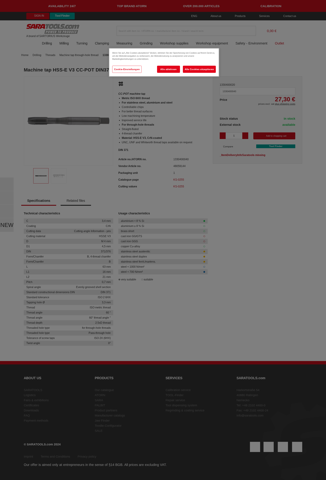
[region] (164, 62)
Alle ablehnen (168, 69)
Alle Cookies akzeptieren (199, 69)
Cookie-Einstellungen (127, 69)
